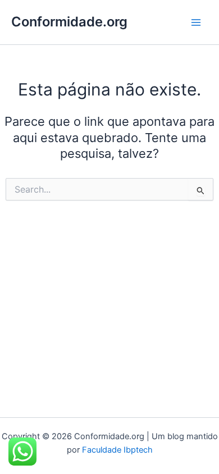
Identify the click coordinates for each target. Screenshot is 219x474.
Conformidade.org (69, 21)
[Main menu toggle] (196, 22)
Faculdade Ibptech (117, 450)
